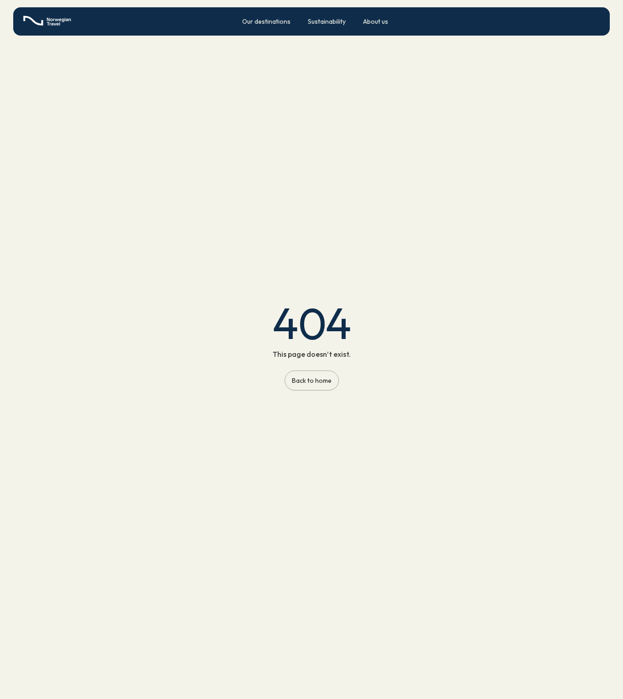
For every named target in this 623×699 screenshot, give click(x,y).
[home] (49, 21)
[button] (266, 21)
